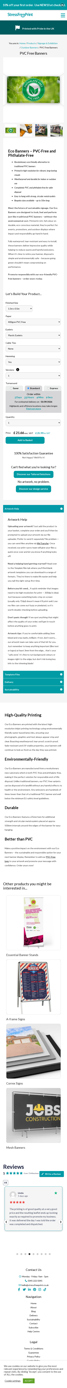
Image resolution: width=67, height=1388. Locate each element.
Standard (35, 388)
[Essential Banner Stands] (33, 922)
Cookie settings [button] (13, 1381)
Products (31, 43)
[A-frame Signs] (33, 987)
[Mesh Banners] (33, 1115)
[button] (6, 1222)
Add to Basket (25, 440)
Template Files (12, 674)
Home (22, 43)
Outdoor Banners (29, 47)
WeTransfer (43, 543)
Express (54, 388)
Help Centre (34, 1331)
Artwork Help (12, 508)
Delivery (9, 682)
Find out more (33, 408)
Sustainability (12, 689)
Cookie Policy (33, 1360)
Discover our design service (33, 489)
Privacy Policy (33, 1356)
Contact (33, 1323)
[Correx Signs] (33, 1051)
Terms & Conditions (33, 1348)
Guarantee (33, 1352)
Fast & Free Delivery (33, 28)
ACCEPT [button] (29, 1381)
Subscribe (33, 1327)
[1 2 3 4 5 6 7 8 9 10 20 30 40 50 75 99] (33, 422)
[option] (33, 89)
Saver (16, 388)
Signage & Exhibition (48, 43)
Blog (33, 1311)
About (33, 1307)
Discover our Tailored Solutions (33, 474)
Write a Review (53, 1174)
